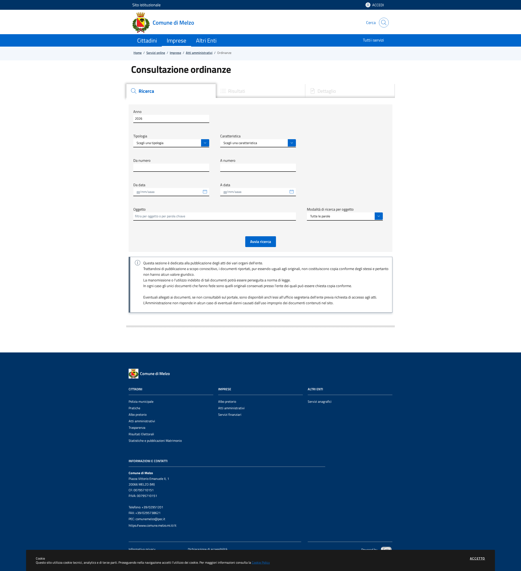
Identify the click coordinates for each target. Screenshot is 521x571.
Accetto (477, 558)
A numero (227, 161)
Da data (139, 185)
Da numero (142, 161)
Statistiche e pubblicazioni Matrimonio (155, 440)
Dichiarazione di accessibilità (207, 549)
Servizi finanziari (229, 414)
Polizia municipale (141, 401)
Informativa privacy (142, 549)
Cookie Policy (261, 562)
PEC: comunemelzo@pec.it (147, 518)
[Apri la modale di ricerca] (384, 22)
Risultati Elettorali (141, 434)
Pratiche (134, 408)
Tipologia (140, 136)
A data (225, 185)
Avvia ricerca (260, 241)
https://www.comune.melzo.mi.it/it (152, 525)
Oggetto (139, 209)
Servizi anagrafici (320, 401)
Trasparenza (137, 427)
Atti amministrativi (142, 421)
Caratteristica (230, 136)
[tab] (171, 91)
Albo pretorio (138, 414)
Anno (137, 112)
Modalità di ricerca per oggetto (330, 209)
